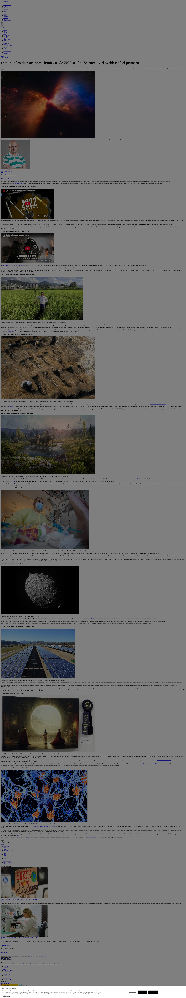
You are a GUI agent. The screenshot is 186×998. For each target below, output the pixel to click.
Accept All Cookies (153, 992)
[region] (93, 992)
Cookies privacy (6, 996)
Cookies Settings (132, 992)
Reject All (143, 992)
